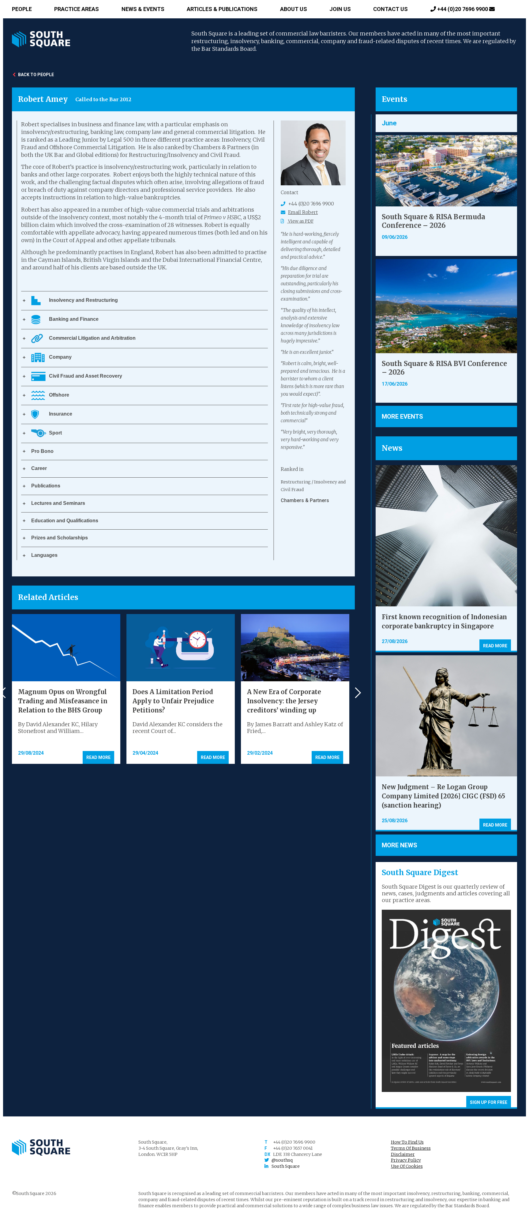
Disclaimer (403, 1154)
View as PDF (300, 221)
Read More (98, 757)
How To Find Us (407, 1142)
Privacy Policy (406, 1160)
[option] (313, 491)
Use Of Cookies (407, 1166)
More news (399, 845)
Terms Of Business (411, 1148)
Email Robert (303, 212)
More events (402, 416)
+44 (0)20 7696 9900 (462, 9)
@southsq (282, 1160)
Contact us (390, 9)
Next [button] (355, 692)
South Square (286, 1166)
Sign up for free (488, 1102)
